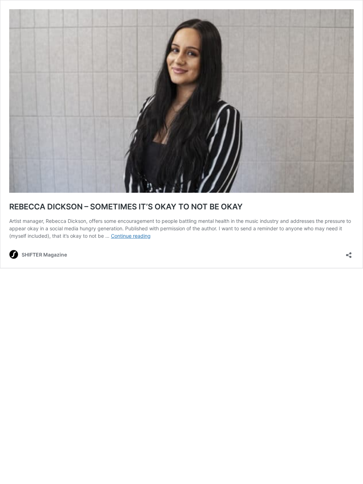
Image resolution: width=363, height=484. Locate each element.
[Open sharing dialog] (349, 252)
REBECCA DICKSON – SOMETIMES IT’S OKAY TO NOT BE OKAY (126, 206)
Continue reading (131, 236)
